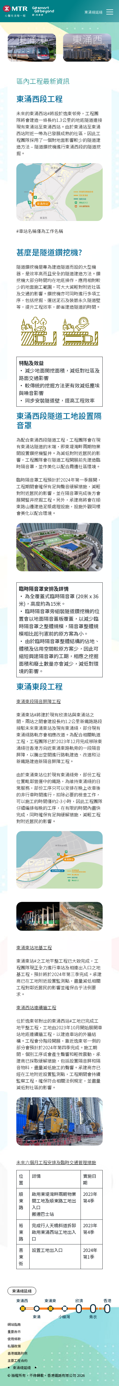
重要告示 (14, 1331)
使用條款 (14, 1338)
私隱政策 (14, 1346)
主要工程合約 (17, 1360)
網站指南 (14, 1324)
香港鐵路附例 (17, 1353)
